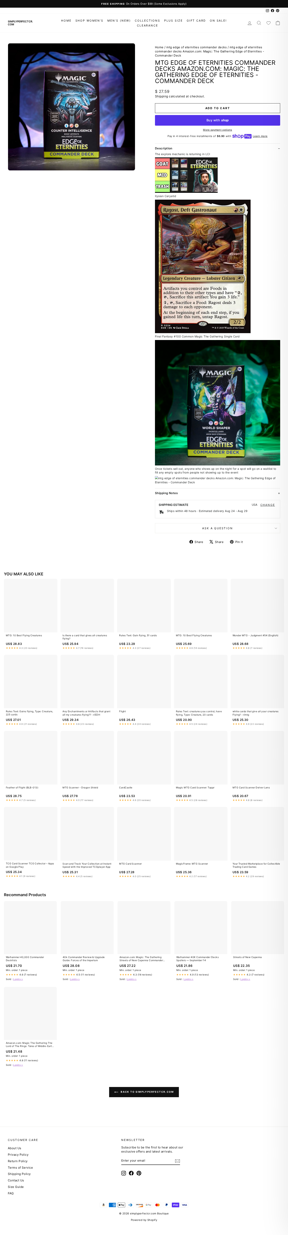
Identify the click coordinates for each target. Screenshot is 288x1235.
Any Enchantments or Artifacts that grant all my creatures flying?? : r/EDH (86, 713)
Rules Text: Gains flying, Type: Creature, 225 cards (29, 713)
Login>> (18, 979)
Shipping (161, 96)
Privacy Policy (18, 1154)
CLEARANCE (147, 25)
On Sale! (218, 20)
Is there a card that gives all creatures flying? (84, 637)
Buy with (217, 120)
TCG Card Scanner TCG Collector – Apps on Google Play (30, 865)
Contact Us (16, 1180)
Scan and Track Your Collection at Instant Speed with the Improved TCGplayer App (86, 865)
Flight (122, 711)
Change (267, 505)
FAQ (11, 1193)
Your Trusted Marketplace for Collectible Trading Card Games (256, 865)
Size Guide (16, 1187)
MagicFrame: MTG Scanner (192, 863)
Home (66, 20)
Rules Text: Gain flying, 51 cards (138, 635)
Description (163, 148)
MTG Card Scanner (130, 863)
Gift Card (196, 20)
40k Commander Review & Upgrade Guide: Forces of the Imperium (84, 959)
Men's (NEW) (119, 20)
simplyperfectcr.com (20, 23)
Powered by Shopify (144, 1219)
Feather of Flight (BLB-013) (22, 787)
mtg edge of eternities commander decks (196, 47)
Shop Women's (89, 20)
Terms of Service (20, 1167)
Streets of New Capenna (247, 957)
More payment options (217, 129)
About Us (14, 1148)
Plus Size (173, 20)
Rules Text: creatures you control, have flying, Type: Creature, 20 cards (199, 713)
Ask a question (217, 528)
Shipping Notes (166, 493)
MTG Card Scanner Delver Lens (251, 787)
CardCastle (125, 787)
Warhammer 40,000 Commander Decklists (25, 959)
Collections (147, 20)
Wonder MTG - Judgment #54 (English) (255, 635)
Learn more (260, 136)
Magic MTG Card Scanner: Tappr (195, 787)
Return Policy (18, 1161)
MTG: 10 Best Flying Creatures (24, 635)
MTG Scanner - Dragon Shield (80, 787)
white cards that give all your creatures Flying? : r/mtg (256, 713)
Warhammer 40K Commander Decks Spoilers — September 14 (197, 959)
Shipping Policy (19, 1174)
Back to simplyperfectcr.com (147, 1092)
